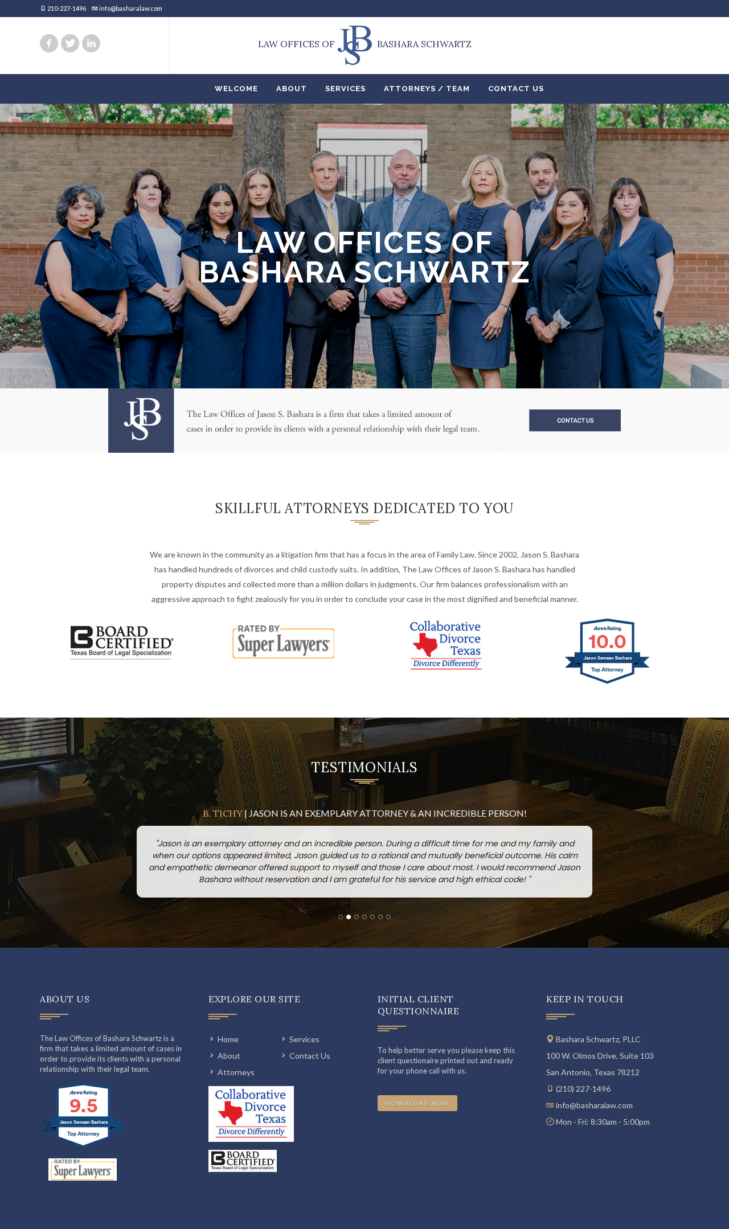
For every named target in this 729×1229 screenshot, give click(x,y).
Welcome (236, 88)
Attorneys (236, 1072)
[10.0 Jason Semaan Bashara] (608, 683)
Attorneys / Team (427, 88)
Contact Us (516, 88)
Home (228, 1039)
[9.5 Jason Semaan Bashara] (84, 1147)
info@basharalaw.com (130, 8)
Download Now (417, 1103)
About (291, 88)
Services (345, 88)
